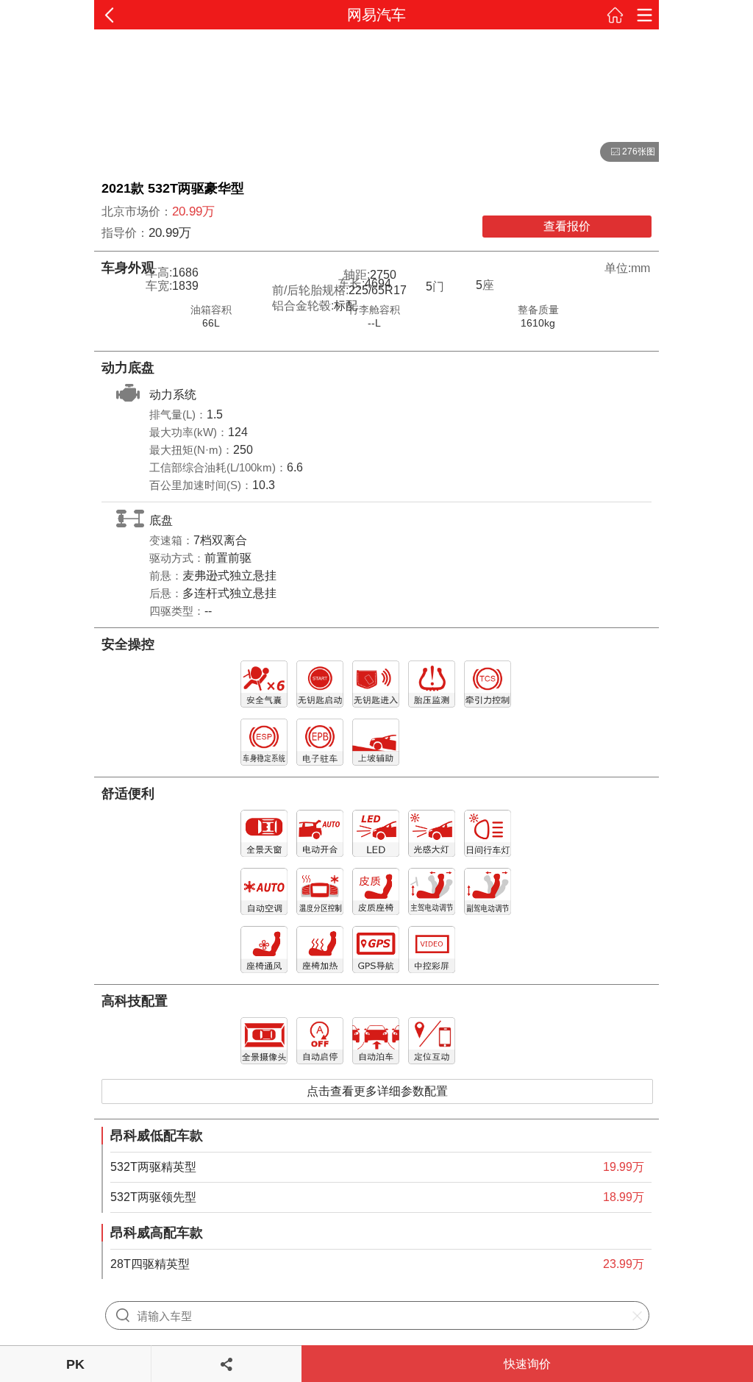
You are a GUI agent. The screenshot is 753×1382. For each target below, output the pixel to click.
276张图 (627, 152)
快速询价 (527, 1364)
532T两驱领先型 (153, 1197)
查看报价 (566, 226)
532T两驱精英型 (153, 1167)
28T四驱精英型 (150, 1264)
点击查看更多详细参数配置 (377, 1091)
